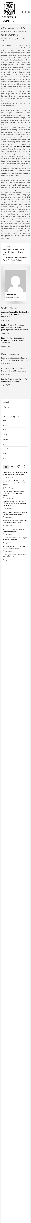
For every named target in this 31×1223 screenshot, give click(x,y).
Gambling (6, 439)
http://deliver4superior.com (12, 297)
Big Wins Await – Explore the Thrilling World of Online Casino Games (15, 513)
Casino (5, 430)
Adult (4, 420)
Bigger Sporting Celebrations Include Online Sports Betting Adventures (12, 340)
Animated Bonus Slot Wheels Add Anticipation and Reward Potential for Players (15, 483)
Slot (4, 458)
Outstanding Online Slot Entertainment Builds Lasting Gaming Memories (15, 473)
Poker (5, 453)
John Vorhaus (11, 295)
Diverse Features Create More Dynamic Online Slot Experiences (14, 369)
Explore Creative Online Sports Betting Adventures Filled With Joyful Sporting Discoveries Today (14, 327)
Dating (5, 434)
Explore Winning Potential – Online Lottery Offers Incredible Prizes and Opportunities (14, 503)
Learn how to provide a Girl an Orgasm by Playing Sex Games (15, 539)
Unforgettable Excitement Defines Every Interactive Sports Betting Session (13, 493)
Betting (5, 425)
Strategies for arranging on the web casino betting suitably (14, 530)
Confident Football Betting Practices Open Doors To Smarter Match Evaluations (15, 314)
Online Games (7, 449)
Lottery (5, 444)
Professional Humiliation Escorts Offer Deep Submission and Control (15, 359)
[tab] (6, 467)
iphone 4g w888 (23, 146)
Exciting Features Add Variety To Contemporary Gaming (14, 380)
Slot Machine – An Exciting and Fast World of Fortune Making (14, 547)
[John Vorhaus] (15, 281)
